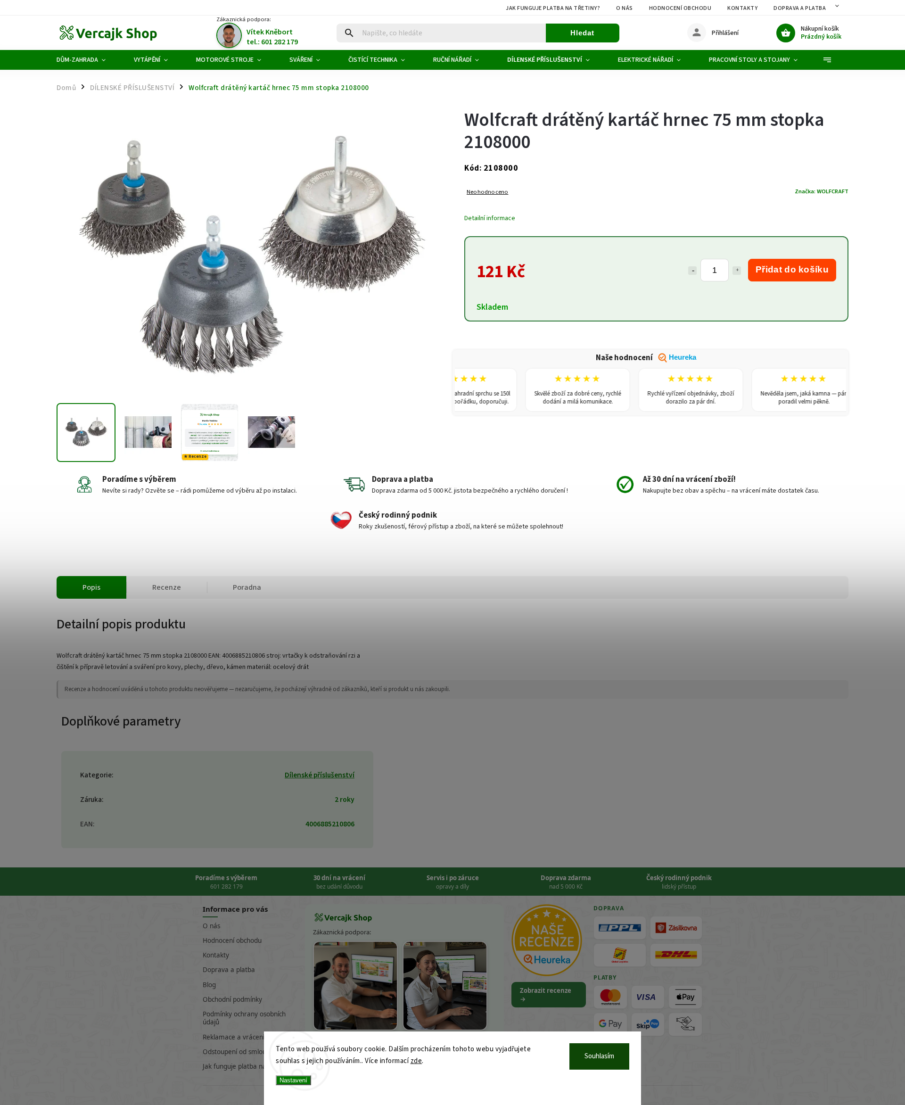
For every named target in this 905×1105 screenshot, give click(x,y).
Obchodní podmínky (232, 999)
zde (416, 1061)
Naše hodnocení (646, 357)
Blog (209, 985)
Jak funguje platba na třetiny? (553, 8)
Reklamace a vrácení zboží (242, 1037)
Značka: (821, 191)
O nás (624, 8)
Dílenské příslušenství (319, 775)
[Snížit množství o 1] (692, 270)
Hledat (582, 33)
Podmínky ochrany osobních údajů (244, 1018)
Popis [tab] (91, 587)
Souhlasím (599, 1056)
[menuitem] (88, 60)
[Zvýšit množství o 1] (736, 270)
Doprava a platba (799, 8)
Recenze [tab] (166, 587)
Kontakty (742, 8)
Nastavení (293, 1080)
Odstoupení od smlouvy (238, 1051)
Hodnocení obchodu (680, 8)
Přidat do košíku (792, 269)
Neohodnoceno (487, 192)
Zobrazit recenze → (545, 994)
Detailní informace (489, 218)
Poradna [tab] (247, 587)
